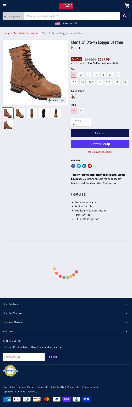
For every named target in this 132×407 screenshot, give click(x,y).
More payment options (100, 151)
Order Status (9, 387)
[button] (100, 63)
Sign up (53, 357)
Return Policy (43, 387)
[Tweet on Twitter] (79, 166)
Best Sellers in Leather (25, 33)
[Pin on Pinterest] (90, 166)
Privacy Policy (73, 387)
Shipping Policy (26, 387)
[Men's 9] (7, 113)
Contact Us (58, 387)
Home (6, 33)
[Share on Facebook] (73, 166)
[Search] (124, 16)
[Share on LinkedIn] (84, 166)
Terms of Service (92, 387)
